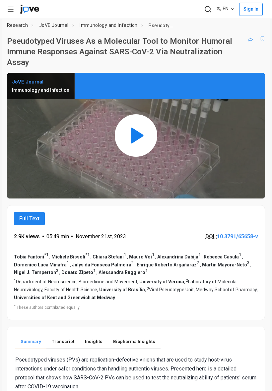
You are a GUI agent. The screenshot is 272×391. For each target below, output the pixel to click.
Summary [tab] (31, 341)
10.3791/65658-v (237, 236)
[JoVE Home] (29, 9)
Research (17, 25)
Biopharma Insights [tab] (134, 341)
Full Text (29, 218)
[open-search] (208, 9)
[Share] (250, 38)
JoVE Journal (54, 25)
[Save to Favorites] (262, 38)
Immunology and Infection (109, 25)
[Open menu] (10, 9)
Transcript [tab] (63, 341)
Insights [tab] (93, 341)
